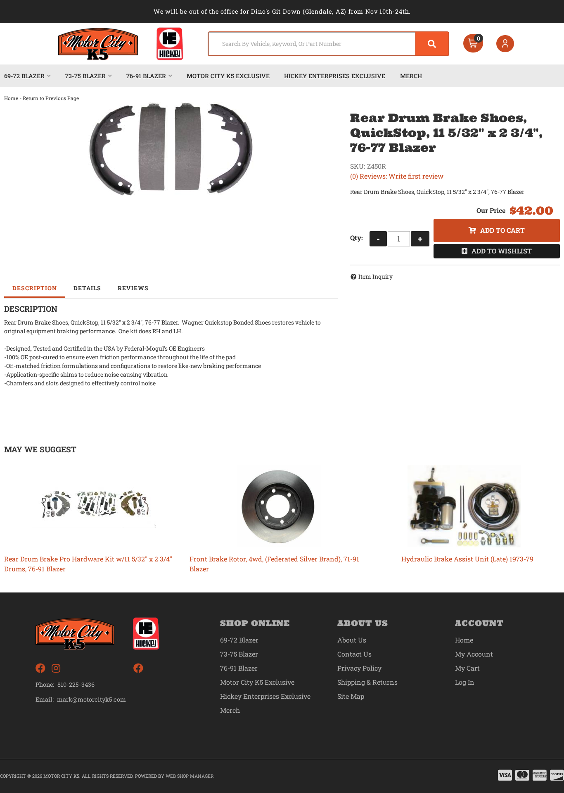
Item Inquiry (375, 276)
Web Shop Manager (189, 776)
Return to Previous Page (51, 98)
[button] (328, 43)
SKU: (357, 166)
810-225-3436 (76, 684)
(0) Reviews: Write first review (396, 176)
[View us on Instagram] (56, 668)
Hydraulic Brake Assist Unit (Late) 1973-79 (467, 558)
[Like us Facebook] (40, 668)
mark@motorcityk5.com (91, 699)
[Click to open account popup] (505, 43)
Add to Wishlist (502, 250)
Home (11, 98)
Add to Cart (502, 230)
